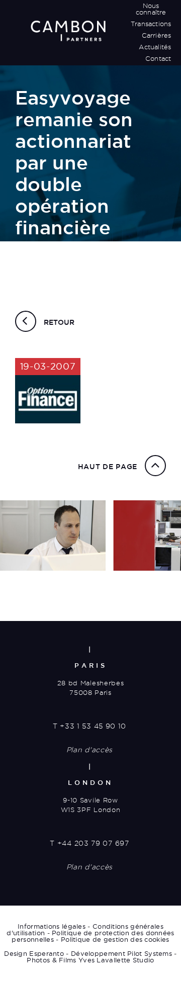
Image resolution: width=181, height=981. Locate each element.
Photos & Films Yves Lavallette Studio (90, 959)
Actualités (155, 46)
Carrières (156, 35)
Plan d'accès (89, 749)
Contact (158, 58)
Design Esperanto (34, 953)
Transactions (151, 23)
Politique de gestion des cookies (115, 939)
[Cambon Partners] (68, 30)
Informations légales (51, 926)
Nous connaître (151, 9)
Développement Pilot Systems (121, 953)
